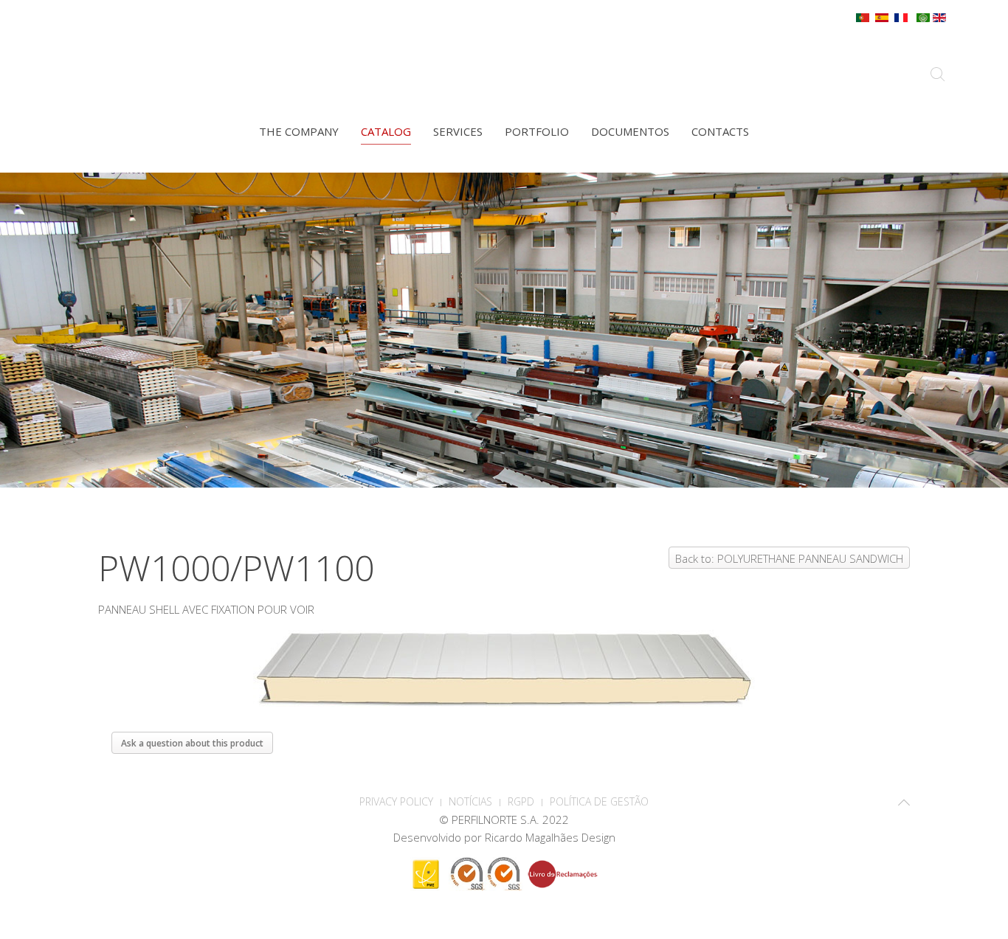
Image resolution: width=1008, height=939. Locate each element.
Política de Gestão (599, 801)
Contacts (720, 131)
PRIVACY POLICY (396, 801)
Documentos (630, 131)
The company (299, 131)
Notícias (470, 801)
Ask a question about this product (192, 743)
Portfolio (537, 131)
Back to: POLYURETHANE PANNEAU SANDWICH (789, 558)
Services (458, 131)
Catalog (386, 131)
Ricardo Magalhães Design (550, 837)
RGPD (521, 801)
